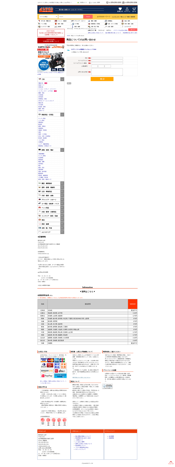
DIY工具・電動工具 (46, 21)
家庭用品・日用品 (95, 23)
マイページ (101, 30)
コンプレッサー (116, 16)
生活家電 (40, 157)
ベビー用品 (41, 140)
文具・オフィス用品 (113, 23)
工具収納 (40, 95)
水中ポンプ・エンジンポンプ (46, 100)
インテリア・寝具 (45, 26)
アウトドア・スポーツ (79, 21)
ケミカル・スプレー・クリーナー (47, 89)
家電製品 (110, 21)
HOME (68, 35)
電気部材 (40, 169)
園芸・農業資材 (47, 183)
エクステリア (128, 26)
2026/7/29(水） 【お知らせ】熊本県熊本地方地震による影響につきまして (51, 32)
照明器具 (40, 159)
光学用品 (40, 163)
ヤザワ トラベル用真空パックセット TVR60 (83, 49)
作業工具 (40, 87)
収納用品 (40, 128)
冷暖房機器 (41, 153)
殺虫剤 (40, 124)
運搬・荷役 (41, 93)
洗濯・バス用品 (42, 134)
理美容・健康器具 (43, 175)
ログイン (108, 30)
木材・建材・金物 (129, 23)
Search (88, 16)
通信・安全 (41, 167)
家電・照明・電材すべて (44, 179)
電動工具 (40, 83)
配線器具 (40, 173)
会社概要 (111, 436)
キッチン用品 (41, 118)
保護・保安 (41, 108)
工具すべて (41, 110)
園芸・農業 (94, 21)
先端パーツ (41, 85)
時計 (39, 165)
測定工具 (40, 102)
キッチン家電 (41, 155)
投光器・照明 (41, 106)
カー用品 (76, 23)
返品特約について (80, 445)
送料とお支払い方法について (95, 32)
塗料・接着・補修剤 (48, 187)
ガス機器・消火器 (43, 177)
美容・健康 (77, 26)
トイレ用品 (41, 120)
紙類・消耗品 (41, 126)
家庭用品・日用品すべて (44, 146)
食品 (43, 220)
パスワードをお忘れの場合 (120, 30)
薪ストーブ (123, 16)
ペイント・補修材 (62, 21)
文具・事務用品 (47, 191)
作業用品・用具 (42, 99)
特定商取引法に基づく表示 (130, 32)
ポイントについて (80, 449)
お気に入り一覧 (92, 30)
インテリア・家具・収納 (50, 216)
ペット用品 (44, 23)
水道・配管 (110, 26)
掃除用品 (40, 122)
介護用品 (40, 142)
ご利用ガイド (83, 2)
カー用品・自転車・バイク (50, 203)
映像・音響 (41, 161)
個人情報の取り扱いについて (113, 32)
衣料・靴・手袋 (95, 26)
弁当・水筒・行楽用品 (44, 136)
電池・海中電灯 (42, 171)
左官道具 (40, 97)
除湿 (128, 16)
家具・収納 (60, 23)
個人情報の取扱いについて (83, 436)
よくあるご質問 (95, 2)
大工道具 (40, 104)
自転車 (59, 26)
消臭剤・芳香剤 (42, 130)
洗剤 (39, 132)
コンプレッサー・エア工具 (45, 91)
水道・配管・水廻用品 (49, 212)
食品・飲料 (127, 21)
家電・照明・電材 (47, 150)
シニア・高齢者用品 (43, 144)
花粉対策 (133, 16)
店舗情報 (111, 438)
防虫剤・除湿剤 (42, 138)
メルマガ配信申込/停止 (82, 447)
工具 (43, 79)
